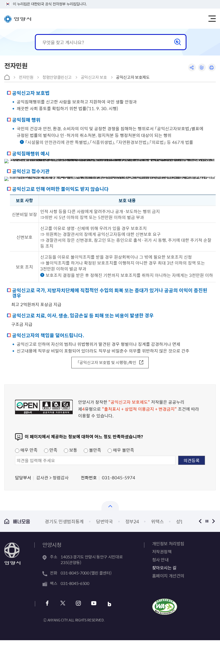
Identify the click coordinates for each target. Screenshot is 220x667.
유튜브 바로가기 (94, 604)
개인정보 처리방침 (168, 543)
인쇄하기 (212, 67)
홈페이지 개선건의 (168, 575)
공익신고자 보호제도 (132, 77)
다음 (213, 521)
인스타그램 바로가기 (78, 604)
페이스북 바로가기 (47, 604)
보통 (72, 450)
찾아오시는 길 (164, 567)
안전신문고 (181, 521)
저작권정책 (162, 551)
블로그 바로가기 (109, 604)
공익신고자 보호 (94, 77)
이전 (200, 521)
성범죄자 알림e (145, 521)
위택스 (112, 521)
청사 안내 (160, 559)
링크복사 (202, 67)
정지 (207, 521)
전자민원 (26, 77)
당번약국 (59, 521)
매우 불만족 (123, 450)
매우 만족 (28, 450)
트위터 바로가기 (62, 604)
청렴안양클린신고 (57, 77)
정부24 (86, 521)
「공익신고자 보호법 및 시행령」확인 (107, 362)
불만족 (94, 450)
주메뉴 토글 (212, 19)
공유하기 (192, 67)
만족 (52, 450)
